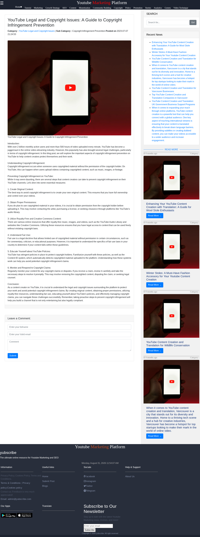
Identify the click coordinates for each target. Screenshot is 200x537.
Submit (12, 355)
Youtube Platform (102, 2)
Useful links (48, 467)
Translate (47, 506)
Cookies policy (14, 487)
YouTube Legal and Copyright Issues (37, 31)
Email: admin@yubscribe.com (16, 499)
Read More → (154, 215)
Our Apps (5, 506)
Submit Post (48, 481)
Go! (193, 22)
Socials (87, 467)
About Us (130, 476)
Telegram (90, 490)
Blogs (45, 486)
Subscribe (90, 530)
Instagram (91, 481)
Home (45, 476)
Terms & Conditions (11, 483)
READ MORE (171, 149)
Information (6, 467)
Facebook (90, 476)
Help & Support (133, 467)
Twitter (89, 486)
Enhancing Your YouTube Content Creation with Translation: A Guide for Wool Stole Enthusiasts (173, 45)
